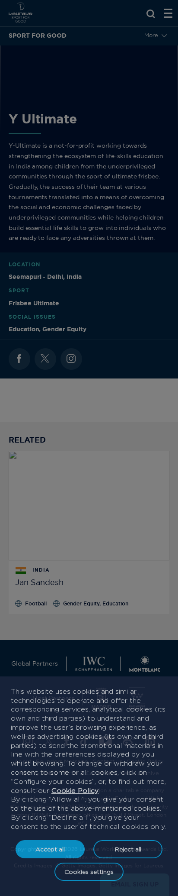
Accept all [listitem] (50, 849)
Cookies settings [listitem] (89, 871)
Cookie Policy (75, 790)
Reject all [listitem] (128, 849)
